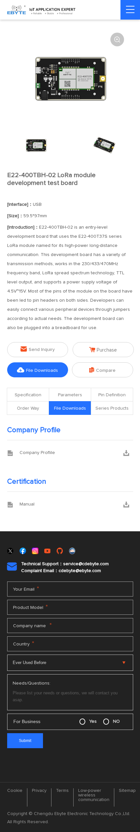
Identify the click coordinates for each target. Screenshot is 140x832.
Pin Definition (112, 395)
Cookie (14, 790)
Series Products (112, 408)
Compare (102, 370)
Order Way (28, 408)
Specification (28, 395)
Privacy (39, 790)
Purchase (103, 350)
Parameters (70, 395)
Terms (62, 790)
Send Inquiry (38, 349)
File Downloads (37, 370)
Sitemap (127, 790)
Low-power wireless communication (93, 795)
